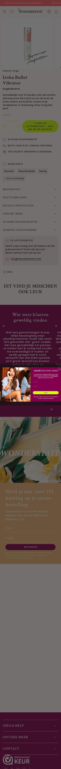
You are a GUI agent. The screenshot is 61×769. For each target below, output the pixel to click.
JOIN (45, 393)
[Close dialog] (59, 369)
